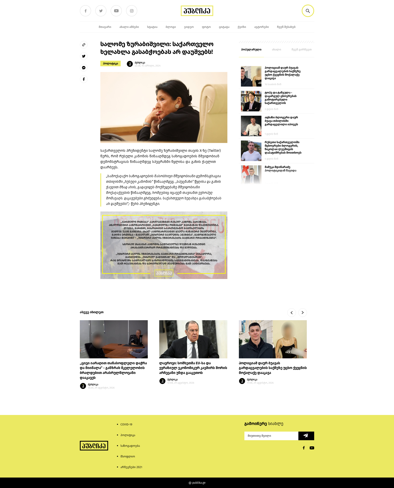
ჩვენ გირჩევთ (302, 49)
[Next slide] (302, 312)
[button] (308, 11)
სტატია (152, 27)
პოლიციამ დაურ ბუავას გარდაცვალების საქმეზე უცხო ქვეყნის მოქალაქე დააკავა (283, 73)
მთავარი (105, 27)
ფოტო (206, 27)
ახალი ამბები (129, 27)
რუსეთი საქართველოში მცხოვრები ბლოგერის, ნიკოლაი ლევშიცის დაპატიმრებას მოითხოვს (283, 147)
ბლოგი (171, 27)
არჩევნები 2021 (131, 467)
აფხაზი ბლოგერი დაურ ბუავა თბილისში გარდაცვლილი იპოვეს (281, 121)
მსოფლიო (127, 456)
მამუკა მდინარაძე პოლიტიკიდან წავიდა (280, 168)
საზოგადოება (130, 446)
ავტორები (261, 27)
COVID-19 (126, 424)
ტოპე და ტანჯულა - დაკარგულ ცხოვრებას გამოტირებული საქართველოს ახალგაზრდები (281, 98)
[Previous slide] (291, 312)
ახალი (276, 49)
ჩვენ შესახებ (286, 27)
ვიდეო (189, 27)
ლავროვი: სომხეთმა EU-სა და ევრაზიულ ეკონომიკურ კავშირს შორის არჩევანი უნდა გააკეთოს (193, 368)
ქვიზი (242, 27)
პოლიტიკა (110, 63)
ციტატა (224, 27)
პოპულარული (251, 49)
